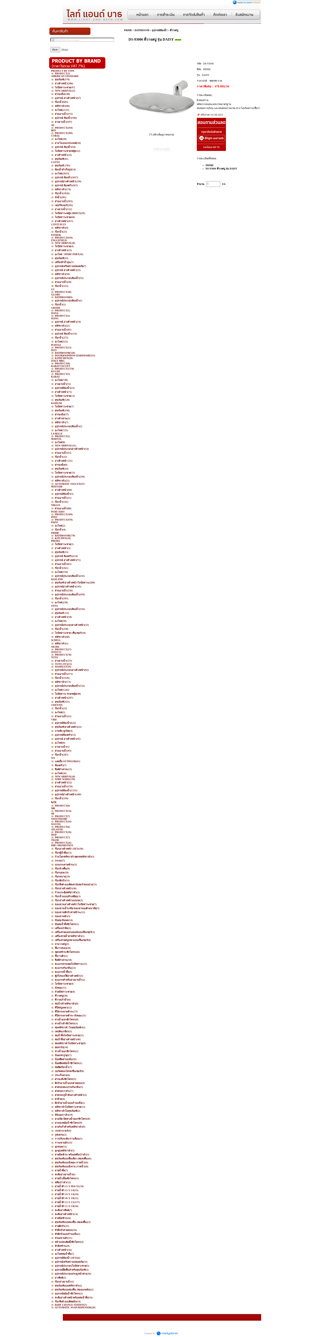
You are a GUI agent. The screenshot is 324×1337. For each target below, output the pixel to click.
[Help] (64, 49)
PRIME (128, 30)
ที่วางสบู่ (174, 30)
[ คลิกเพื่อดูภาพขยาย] (161, 134)
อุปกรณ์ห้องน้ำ (159, 30)
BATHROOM (142, 30)
